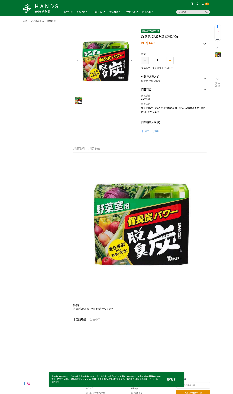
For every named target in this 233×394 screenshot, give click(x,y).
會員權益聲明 (136, 393)
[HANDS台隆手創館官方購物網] (40, 8)
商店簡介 (89, 389)
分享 (147, 131)
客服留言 (134, 389)
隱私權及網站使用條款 (95, 393)
